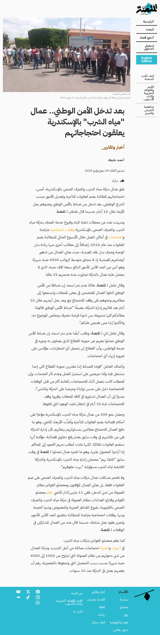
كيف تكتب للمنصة (147, 77)
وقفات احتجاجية (62, 229)
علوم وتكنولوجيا (119, 622)
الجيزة (104, 548)
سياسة (124, 599)
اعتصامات (115, 237)
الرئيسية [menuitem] (148, 21)
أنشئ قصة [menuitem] (147, 37)
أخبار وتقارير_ (112, 147)
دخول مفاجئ (120, 630)
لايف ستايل (98, 622)
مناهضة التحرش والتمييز (149, 110)
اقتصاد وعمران (96, 599)
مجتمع (124, 607)
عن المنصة (77, 593)
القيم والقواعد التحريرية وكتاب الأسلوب (149, 93)
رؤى (126, 614)
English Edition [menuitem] (146, 60)
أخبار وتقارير (98, 592)
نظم (50, 492)
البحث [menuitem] (150, 29)
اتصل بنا (78, 611)
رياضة (101, 614)
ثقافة (102, 607)
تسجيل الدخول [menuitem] (149, 47)
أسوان (116, 548)
